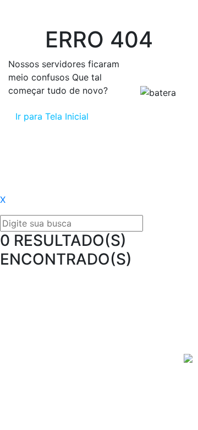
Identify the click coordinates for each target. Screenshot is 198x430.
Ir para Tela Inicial (52, 116)
